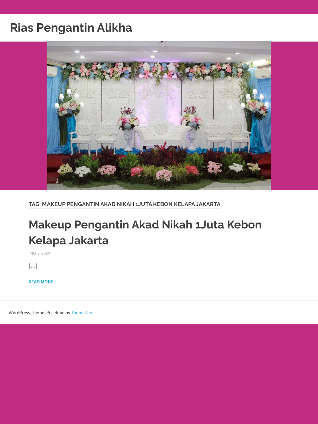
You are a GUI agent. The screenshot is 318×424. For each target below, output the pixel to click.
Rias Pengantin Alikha (71, 27)
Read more (41, 281)
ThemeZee (81, 312)
